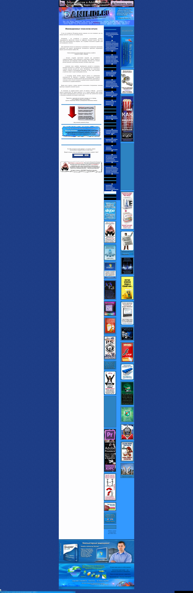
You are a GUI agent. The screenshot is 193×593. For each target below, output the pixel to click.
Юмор (115, 22)
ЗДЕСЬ (34, 592)
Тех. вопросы (96, 23)
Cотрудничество (125, 23)
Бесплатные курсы (114, 21)
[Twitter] (187, 592)
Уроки (64, 21)
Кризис (118, 22)
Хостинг (76, 23)
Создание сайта (78, 21)
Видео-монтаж (103, 22)
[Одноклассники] (189, 592)
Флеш (84, 21)
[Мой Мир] (190, 592)
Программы (73, 22)
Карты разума (103, 23)
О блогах (66, 23)
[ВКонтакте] (185, 592)
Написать (127, 22)
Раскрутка (121, 21)
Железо (90, 23)
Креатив (88, 21)
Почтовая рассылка (83, 23)
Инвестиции (106, 21)
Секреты (79, 22)
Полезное (91, 22)
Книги (67, 21)
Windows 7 (71, 23)
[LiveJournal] (192, 592)
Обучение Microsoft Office (97, 21)
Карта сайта (127, 21)
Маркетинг (109, 23)
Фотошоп (72, 21)
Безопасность (84, 22)
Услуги (122, 22)
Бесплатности (66, 22)
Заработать (110, 22)
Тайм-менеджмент (117, 23)
